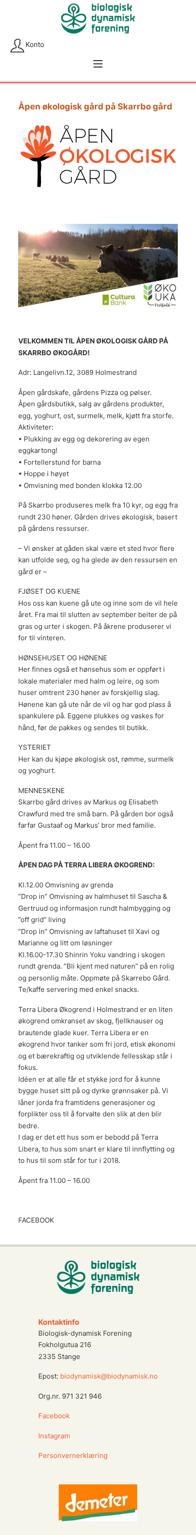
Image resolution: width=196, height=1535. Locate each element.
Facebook (54, 1415)
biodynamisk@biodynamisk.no (109, 1376)
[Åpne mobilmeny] (98, 63)
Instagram (55, 1435)
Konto (35, 44)
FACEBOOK (36, 1220)
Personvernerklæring (73, 1455)
